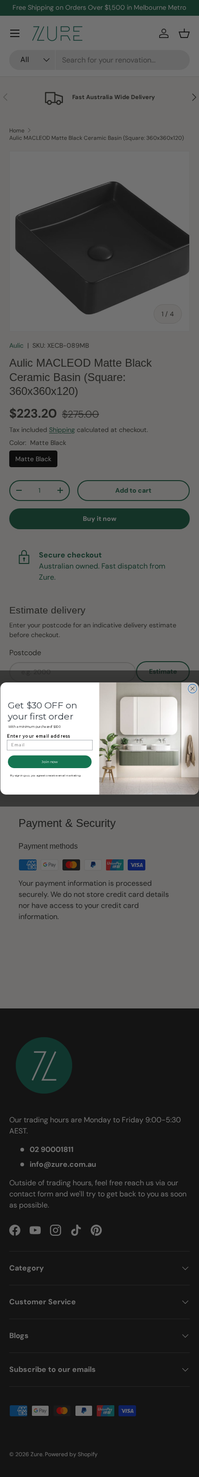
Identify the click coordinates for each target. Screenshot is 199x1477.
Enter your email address (38, 735)
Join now (49, 761)
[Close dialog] (192, 688)
